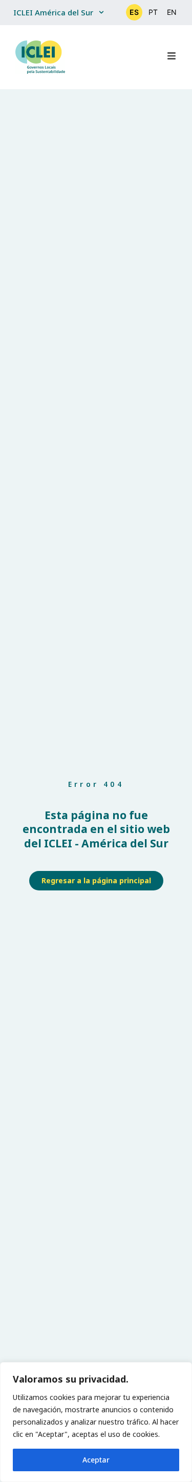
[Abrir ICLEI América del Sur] (101, 12)
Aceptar (96, 1460)
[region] (96, 1422)
